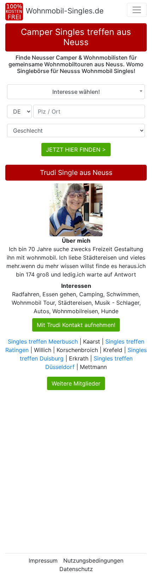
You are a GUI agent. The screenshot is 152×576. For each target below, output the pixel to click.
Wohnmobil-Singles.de (65, 10)
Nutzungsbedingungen (93, 560)
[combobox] (76, 91)
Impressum (43, 560)
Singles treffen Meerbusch (43, 341)
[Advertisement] (76, 471)
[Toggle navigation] (137, 10)
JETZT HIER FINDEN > (76, 149)
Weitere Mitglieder (76, 383)
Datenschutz (76, 568)
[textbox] (76, 92)
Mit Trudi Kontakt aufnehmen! (76, 324)
